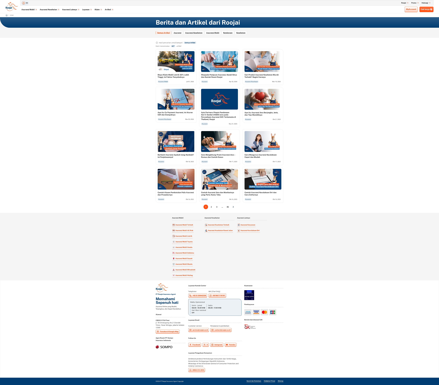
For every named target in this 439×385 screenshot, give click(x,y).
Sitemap (280, 381)
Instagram (218, 345)
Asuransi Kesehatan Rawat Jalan (220, 230)
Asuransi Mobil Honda (183, 247)
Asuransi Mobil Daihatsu (184, 253)
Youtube (232, 345)
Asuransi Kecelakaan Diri (250, 230)
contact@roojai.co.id (222, 330)
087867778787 (219, 295)
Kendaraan (227, 33)
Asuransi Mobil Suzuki (183, 258)
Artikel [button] (108, 9)
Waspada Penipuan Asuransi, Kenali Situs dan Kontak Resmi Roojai (219, 76)
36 (228, 207)
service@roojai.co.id (200, 330)
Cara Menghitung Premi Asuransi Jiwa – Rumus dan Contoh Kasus (218, 156)
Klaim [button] (97, 9)
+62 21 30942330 (199, 295)
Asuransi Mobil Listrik (183, 236)
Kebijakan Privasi (269, 381)
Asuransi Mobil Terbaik (184, 225)
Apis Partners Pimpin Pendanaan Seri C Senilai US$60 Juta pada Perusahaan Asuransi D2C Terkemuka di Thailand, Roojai (218, 115)
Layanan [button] (85, 9)
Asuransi (177, 33)
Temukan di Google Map (169, 331)
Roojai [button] (403, 3)
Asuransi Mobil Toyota (184, 242)
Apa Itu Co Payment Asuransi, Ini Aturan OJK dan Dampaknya (175, 113)
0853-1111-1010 (198, 370)
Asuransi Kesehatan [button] (48, 9)
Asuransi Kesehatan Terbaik (218, 225)
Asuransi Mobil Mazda (183, 264)
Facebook (196, 345)
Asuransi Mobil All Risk (184, 230)
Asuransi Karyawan (248, 225)
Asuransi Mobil (212, 33)
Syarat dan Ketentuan (254, 381)
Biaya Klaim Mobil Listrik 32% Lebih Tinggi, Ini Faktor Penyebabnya (173, 76)
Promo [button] (413, 3)
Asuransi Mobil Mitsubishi (185, 270)
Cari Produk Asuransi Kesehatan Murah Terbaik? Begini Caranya (262, 76)
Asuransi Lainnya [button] (69, 9)
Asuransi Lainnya (243, 218)
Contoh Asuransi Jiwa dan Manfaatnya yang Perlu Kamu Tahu (217, 193)
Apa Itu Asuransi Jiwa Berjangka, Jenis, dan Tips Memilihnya (261, 114)
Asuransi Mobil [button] (28, 9)
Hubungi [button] (425, 3)
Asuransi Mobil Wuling (184, 275)
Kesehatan (240, 33)
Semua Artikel (163, 33)
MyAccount (411, 9)
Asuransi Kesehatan (193, 33)
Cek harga (425, 9)
